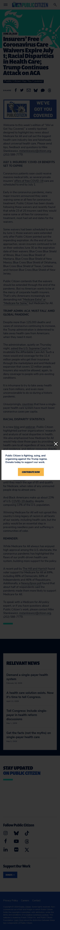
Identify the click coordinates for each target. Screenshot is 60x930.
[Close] (56, 444)
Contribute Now (31, 472)
